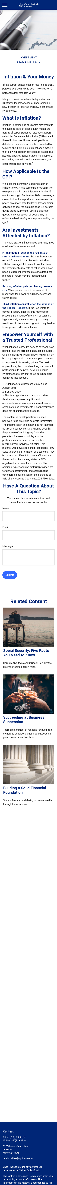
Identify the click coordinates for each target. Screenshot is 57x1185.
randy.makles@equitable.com (18, 1158)
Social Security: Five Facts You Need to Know (26, 652)
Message (7, 546)
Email (5, 527)
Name (5, 508)
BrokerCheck (33, 1170)
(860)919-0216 (18, 1140)
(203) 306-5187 (17, 1137)
